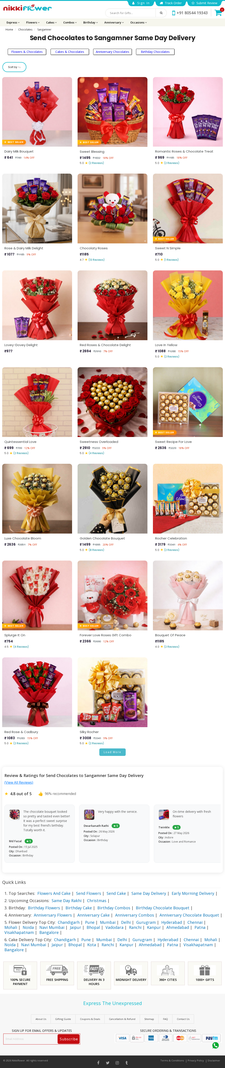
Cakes (50, 22)
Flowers (32, 22)
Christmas (96, 900)
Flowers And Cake (54, 893)
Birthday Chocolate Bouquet (162, 907)
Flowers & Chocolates (27, 52)
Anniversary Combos (134, 915)
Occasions (137, 22)
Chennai (195, 922)
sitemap (149, 1019)
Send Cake (116, 893)
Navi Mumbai (51, 927)
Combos (69, 22)
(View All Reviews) (18, 782)
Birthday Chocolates (155, 52)
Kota (91, 944)
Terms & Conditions (172, 1060)
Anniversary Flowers (53, 915)
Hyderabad (171, 922)
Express (12, 22)
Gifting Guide (63, 1019)
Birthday (89, 22)
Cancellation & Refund (122, 1019)
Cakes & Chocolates (69, 52)
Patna (199, 927)
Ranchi (135, 927)
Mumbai (108, 922)
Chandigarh (69, 922)
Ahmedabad (177, 927)
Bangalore (49, 932)
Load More (112, 752)
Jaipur (75, 927)
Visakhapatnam (19, 932)
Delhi (126, 922)
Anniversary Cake (93, 915)
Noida (28, 927)
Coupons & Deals (90, 1019)
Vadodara (114, 927)
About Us (41, 1019)
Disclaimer (214, 1060)
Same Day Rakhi (67, 900)
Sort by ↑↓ (14, 67)
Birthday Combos (113, 907)
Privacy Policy (196, 1060)
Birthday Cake (78, 907)
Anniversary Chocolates (112, 52)
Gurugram (146, 922)
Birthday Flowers (44, 907)
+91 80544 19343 (192, 12)
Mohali (10, 927)
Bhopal (93, 927)
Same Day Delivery (148, 893)
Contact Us (183, 1019)
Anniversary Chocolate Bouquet (189, 915)
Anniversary (113, 22)
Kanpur (154, 927)
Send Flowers (88, 893)
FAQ (165, 1019)
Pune (89, 922)
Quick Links (14, 882)
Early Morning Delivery (193, 893)
